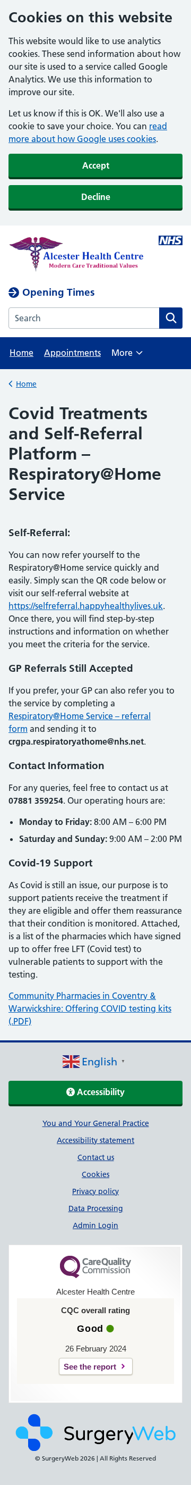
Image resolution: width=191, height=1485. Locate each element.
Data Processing (95, 1208)
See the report (90, 1366)
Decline (95, 196)
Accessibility (100, 1092)
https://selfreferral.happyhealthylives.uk (85, 605)
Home (21, 352)
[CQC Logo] (95, 1275)
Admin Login (95, 1225)
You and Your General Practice (95, 1123)
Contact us (95, 1157)
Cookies (95, 1174)
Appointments (72, 352)
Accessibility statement (95, 1140)
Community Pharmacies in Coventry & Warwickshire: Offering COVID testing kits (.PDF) (89, 1008)
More (127, 356)
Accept (95, 165)
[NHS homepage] (77, 256)
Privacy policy (95, 1191)
